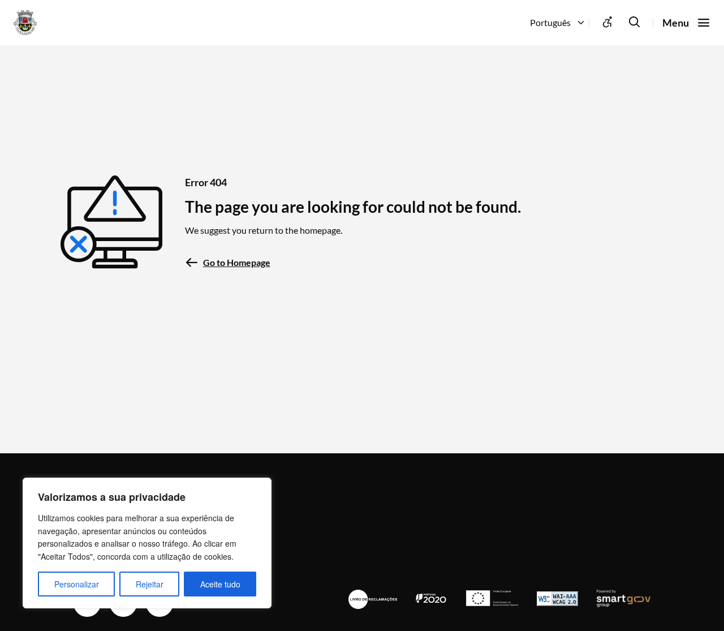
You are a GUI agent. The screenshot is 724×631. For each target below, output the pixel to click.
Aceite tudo (220, 584)
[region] (147, 543)
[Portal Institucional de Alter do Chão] (42, 22)
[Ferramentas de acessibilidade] (607, 22)
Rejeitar (149, 584)
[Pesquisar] (634, 22)
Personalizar (76, 584)
